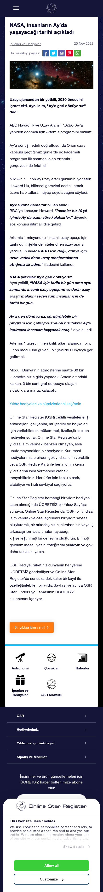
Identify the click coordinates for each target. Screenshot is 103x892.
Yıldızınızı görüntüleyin (35, 743)
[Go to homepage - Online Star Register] (51, 8)
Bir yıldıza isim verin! (29, 627)
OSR (20, 716)
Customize (49, 879)
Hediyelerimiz (28, 729)
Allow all (51, 865)
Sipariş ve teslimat (32, 757)
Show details (74, 847)
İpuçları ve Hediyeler (25, 44)
